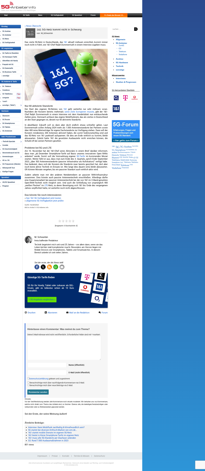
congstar (5, 98)
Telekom (122, 51)
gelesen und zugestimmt (49, 379)
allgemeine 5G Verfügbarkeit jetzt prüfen (45, 201)
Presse (55, 456)
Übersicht (5, 116)
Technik (119, 66)
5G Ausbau (6, 31)
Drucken (31, 312)
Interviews (121, 78)
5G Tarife (26, 15)
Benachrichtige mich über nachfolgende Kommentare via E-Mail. (57, 383)
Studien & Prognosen (126, 82)
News (40, 15)
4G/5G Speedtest (8, 182)
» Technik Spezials (8, 141)
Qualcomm (125, 160)
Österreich (125, 168)
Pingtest (5, 186)
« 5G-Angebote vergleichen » (42, 299)
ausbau (114, 152)
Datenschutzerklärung (38, 379)
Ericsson (130, 155)
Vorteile (5, 145)
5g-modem (135, 146)
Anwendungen (7, 157)
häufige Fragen (8, 172)
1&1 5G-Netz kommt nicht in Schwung (59, 29)
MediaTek (125, 157)
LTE (46, 185)
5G (118, 147)
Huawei (115, 157)
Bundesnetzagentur (124, 152)
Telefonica (127, 162)
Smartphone (116, 162)
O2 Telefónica (7, 94)
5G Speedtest (77, 15)
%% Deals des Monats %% (113, 15)
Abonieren (52, 312)
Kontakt (65, 456)
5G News (5, 39)
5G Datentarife (7, 68)
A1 (136, 150)
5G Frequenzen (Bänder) (11, 164)
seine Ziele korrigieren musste (79, 111)
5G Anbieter (6, 35)
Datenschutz (99, 456)
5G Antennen (7, 131)
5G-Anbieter (41, 207)
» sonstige (5, 76)
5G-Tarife (81, 156)
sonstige (120, 70)
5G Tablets (6, 127)
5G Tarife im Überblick (10, 53)
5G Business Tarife (9, 72)
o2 (134, 157)
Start (6, 15)
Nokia (131, 157)
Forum (93, 15)
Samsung (133, 160)
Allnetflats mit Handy (10, 61)
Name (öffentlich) (76, 365)
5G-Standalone (130, 149)
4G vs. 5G (5, 160)
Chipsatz (133, 152)
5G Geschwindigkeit (9, 149)
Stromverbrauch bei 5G (10, 153)
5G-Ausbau (126, 146)
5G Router (6, 120)
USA (131, 164)
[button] (36, 267)
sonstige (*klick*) (8, 105)
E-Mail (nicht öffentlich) (79, 372)
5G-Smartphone (119, 150)
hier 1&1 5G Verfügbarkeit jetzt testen (43, 198)
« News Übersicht (33, 26)
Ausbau (119, 59)
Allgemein (120, 39)
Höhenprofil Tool (8, 168)
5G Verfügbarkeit (57, 15)
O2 (120, 48)
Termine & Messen (81, 456)
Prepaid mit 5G (7, 64)
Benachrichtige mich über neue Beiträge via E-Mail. (51, 385)
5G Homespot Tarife (9, 57)
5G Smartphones (8, 123)
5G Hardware (122, 62)
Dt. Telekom (6, 86)
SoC (122, 162)
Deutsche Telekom (119, 155)
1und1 (4, 101)
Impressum (42, 456)
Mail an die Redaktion (79, 312)
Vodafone (6, 90)
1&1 (65, 42)
